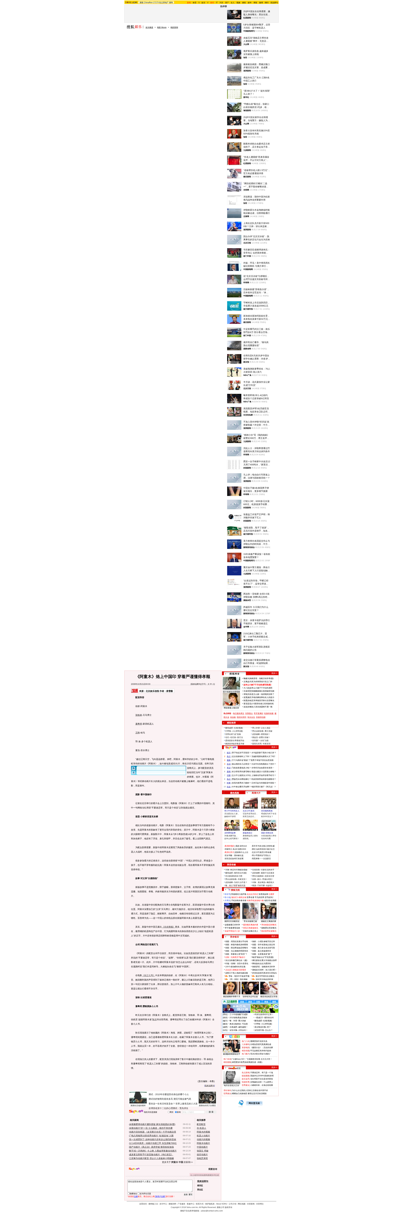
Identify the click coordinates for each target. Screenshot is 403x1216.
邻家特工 (228, 849)
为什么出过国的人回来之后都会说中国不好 (250, 1090)
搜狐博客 (234, 674)
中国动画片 (202, 1147)
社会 (229, 787)
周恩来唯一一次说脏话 (261, 858)
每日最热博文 (238, 713)
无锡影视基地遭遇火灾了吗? (263, 756)
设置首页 (143, 1204)
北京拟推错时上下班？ (241, 756)
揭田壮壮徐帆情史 (232, 921)
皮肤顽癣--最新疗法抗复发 (263, 873)
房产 (227, 3)
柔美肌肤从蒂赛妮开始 (234, 740)
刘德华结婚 (260, 717)
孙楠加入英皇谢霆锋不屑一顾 (260, 707)
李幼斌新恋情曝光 (268, 925)
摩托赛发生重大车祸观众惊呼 (264, 960)
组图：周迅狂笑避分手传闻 (236, 941)
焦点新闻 (245, 1072)
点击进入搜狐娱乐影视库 (235, 970)
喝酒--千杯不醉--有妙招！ (263, 885)
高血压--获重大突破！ (261, 737)
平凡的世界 (259, 897)
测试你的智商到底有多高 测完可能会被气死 (170, 1099)
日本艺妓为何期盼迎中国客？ (263, 783)
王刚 (137, 732)
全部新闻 (251, 1204)
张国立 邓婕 (202, 1150)
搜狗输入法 (153, 1204)
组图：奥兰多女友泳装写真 (263, 948)
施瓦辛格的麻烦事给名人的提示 (261, 697)
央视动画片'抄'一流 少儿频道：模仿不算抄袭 (151, 1128)
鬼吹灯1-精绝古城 (238, 897)
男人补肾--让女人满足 (261, 728)
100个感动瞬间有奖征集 (235, 967)
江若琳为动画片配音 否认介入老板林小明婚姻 (151, 1158)
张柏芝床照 (202, 1158)
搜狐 (141, 2)
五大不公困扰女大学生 (241, 775)
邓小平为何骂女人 (231, 811)
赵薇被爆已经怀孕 (232, 925)
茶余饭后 (234, 936)
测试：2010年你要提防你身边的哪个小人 (169, 1094)
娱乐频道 (149, 27)
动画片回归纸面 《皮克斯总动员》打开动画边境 (152, 1132)
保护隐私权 (210, 1204)
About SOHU (221, 1204)
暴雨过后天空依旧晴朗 (257, 1093)
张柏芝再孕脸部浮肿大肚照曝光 (261, 700)
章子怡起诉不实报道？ (241, 753)
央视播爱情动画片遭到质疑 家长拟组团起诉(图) (152, 1124)
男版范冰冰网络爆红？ (241, 779)
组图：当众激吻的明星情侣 (236, 951)
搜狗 (171, 2)
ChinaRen (148, 2)
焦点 (229, 756)
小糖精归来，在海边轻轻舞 (261, 1085)
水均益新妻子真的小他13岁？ (263, 753)
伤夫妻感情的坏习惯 (233, 876)
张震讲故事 (263, 894)
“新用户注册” (160, 1196)
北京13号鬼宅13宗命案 (261, 852)
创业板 (233, 717)
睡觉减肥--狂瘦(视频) (234, 728)
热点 (229, 779)
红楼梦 (271, 894)
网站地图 (241, 1204)
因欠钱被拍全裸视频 (231, 692)
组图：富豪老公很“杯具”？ (236, 954)
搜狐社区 (234, 1036)
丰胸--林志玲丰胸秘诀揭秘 (236, 870)
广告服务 (181, 1204)
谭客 (245, 694)
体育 (194, 3)
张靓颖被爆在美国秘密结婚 (263, 691)
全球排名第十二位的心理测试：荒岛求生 (168, 1108)
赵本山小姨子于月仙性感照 (261, 688)
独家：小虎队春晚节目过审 (263, 941)
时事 (229, 783)
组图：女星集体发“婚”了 (262, 954)
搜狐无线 (235, 890)
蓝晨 (245, 697)
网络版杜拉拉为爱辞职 (261, 963)
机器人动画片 (203, 1135)
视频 (238, 3)
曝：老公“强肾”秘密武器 (235, 885)
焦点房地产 (164, 2)
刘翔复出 (249, 713)
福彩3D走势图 (270, 900)
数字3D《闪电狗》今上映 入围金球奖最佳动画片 (153, 1150)
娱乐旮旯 (245, 1079)
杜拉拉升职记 (252, 894)
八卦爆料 (245, 1044)
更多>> (274, 673)
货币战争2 (269, 897)
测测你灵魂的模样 (138, 1105)
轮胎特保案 (269, 713)
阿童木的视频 (203, 1132)
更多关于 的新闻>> (177, 1162)
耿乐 (154, 1019)
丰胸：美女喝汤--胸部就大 (263, 882)
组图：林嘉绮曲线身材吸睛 (236, 945)
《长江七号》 (148, 975)
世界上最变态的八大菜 (187, 1103)
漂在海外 (227, 1090)
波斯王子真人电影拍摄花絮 (236, 973)
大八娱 (246, 688)
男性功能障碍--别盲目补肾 (263, 876)
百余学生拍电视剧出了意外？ (263, 764)
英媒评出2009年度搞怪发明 (262, 1076)
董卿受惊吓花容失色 (258, 1041)
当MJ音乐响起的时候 (264, 979)
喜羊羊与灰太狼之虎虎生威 (263, 846)
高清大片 (256, 793)
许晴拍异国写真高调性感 (260, 1044)
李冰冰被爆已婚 (250, 921)
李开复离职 (258, 713)
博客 (255, 3)
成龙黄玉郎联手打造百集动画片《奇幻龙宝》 (151, 1154)
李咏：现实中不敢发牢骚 (239, 976)
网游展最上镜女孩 (231, 708)
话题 (229, 775)
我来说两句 (196, 684)
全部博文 (260, 1204)
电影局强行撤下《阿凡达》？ (263, 787)
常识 (229, 768)
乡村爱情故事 (230, 833)
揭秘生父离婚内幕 (268, 921)
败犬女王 (271, 849)
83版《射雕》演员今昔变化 (236, 963)
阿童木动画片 (203, 1143)
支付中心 (163, 1204)
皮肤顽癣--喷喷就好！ (261, 734)
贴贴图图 (245, 1076)
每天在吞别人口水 (231, 1085)
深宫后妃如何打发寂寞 (234, 858)
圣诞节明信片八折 (232, 931)
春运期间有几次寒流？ (241, 764)
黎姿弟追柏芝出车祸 (268, 997)
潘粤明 (138, 724)
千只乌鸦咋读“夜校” (240, 760)
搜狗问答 (230, 747)
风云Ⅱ (235, 849)
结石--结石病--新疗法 (234, 737)
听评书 (227, 894)
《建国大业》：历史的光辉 (261, 1047)
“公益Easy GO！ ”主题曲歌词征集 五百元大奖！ (252, 1059)
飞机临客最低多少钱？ (241, 768)
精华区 (200, 1185)
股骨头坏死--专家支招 (261, 744)
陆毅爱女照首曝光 (268, 928)
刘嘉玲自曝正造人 (250, 931)
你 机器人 (201, 1128)
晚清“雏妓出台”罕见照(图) (263, 957)
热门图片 (245, 1054)
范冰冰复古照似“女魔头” (260, 1054)
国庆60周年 (242, 717)
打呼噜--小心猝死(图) (234, 731)
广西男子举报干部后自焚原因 (261, 760)
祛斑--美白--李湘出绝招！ (263, 879)
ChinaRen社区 (234, 1067)
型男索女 (245, 1085)
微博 (261, 3)
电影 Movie (162, 27)
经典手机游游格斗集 (255, 900)
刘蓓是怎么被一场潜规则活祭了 (261, 694)
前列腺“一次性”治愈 (260, 740)
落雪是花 (247, 704)
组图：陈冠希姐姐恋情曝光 (236, 948)
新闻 (229, 771)
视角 (229, 760)
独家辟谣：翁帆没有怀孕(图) (262, 678)
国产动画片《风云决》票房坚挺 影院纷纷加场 (151, 1147)
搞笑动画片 (202, 1154)
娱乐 (203, 3)
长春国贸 (247, 691)
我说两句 (274, 3)
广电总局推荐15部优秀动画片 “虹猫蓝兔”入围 (151, 1135)
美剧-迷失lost (241, 846)
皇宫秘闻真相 (266, 811)
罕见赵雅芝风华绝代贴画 (260, 1051)
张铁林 (138, 715)
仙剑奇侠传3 (261, 849)
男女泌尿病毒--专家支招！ (236, 879)
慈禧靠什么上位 (241, 852)
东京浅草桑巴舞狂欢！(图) (236, 960)
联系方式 (200, 1204)
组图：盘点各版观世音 (261, 951)
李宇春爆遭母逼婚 (232, 928)
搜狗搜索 (136, 1111)
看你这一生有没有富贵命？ (162, 1103)
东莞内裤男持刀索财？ (241, 783)
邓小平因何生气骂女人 (261, 855)
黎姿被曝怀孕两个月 (231, 997)
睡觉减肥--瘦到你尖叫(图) (236, 873)
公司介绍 (232, 1204)
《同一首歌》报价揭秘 (238, 979)
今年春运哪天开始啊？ (241, 787)
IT (217, 3)
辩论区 (200, 1189)
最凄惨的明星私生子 (231, 1054)
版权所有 (228, 1207)
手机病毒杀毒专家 (238, 900)
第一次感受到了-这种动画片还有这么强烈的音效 (152, 1139)
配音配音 (201, 1124)
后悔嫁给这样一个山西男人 (261, 1082)
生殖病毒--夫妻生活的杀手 (263, 870)
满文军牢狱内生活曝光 (264, 976)
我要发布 (212, 1169)
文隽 (245, 681)
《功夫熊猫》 (168, 927)
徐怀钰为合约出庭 (250, 997)
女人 (233, 3)
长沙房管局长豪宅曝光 (241, 771)
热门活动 (227, 1059)
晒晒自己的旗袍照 (239, 1093)
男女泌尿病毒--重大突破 (262, 731)
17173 (156, 2)
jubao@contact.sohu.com (212, 1211)
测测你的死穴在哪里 (207, 1105)
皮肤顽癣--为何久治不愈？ (236, 882)
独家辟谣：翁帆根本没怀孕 (263, 967)
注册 (136, 1196)
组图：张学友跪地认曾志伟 (263, 945)
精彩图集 (227, 1062)
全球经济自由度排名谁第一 (262, 768)
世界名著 (250, 897)
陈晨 (245, 700)
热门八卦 (245, 1041)
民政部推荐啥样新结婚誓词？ (263, 779)
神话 (254, 849)
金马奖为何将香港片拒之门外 (260, 681)
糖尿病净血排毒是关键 (234, 744)
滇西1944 (242, 849)
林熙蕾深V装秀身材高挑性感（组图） (248, 1062)
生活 (229, 764)
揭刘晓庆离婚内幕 (250, 925)
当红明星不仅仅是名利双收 (261, 1079)
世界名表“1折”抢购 (233, 734)
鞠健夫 (246, 678)
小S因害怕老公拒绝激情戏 (263, 704)
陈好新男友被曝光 (268, 931)
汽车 (221, 3)
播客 (244, 3)
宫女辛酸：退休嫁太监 (234, 855)
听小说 (227, 897)
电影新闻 (174, 27)
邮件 (250, 3)
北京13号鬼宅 (248, 811)
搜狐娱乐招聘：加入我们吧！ (264, 970)
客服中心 (190, 1204)
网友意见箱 (254, 1103)
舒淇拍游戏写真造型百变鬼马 (264, 973)
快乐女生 (251, 717)
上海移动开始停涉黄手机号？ (263, 775)
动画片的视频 (203, 1139)
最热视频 (234, 793)
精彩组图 (245, 1051)
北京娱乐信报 (152, 691)
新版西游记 (247, 833)
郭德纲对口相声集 (238, 894)
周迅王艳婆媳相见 (250, 928)
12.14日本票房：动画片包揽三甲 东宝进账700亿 (153, 1143)
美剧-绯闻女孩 (267, 833)
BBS (267, 3)
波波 (245, 707)
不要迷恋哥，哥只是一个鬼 (261, 1072)
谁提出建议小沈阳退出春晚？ (263, 771)
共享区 (227, 900)
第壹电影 (245, 1047)
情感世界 (245, 1082)
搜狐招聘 (172, 1204)
